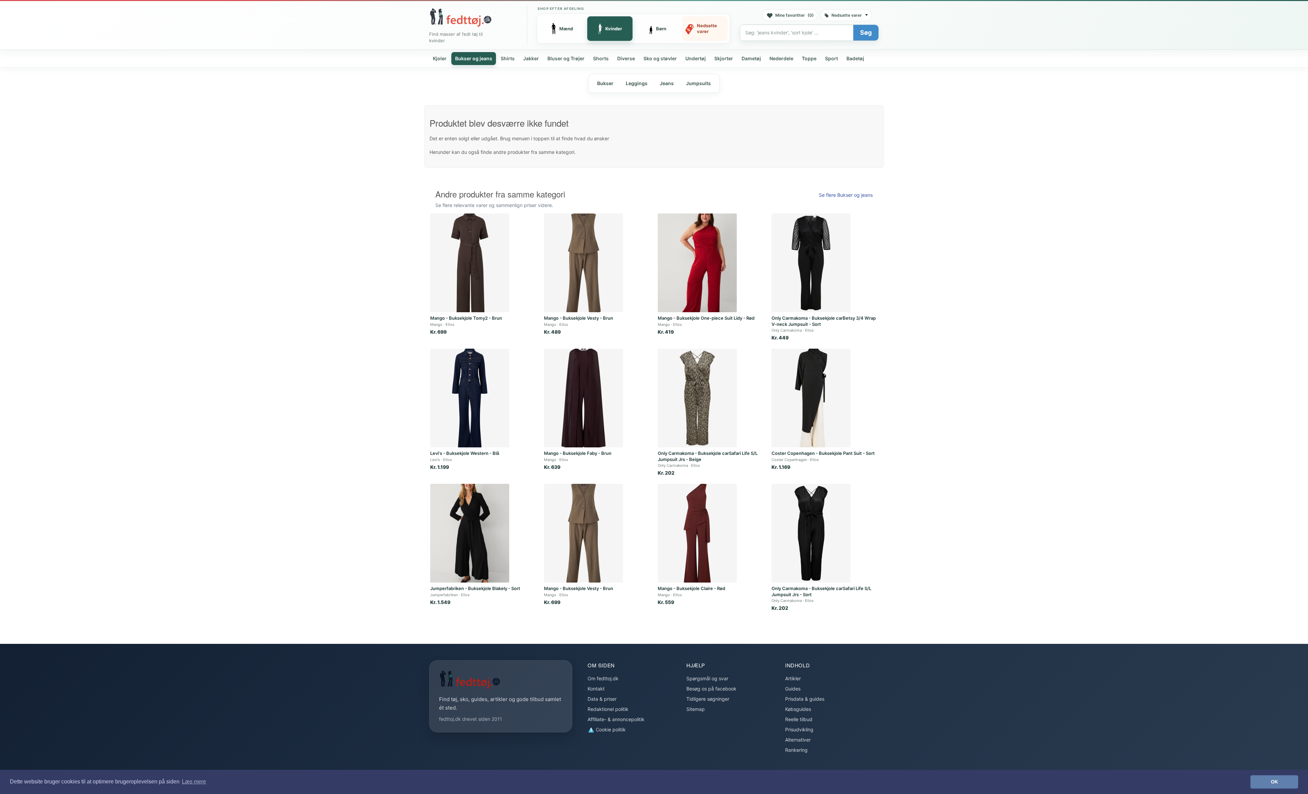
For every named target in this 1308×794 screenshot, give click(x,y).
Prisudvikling (799, 729)
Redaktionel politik (608, 709)
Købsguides (798, 709)
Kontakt (596, 689)
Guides (792, 689)
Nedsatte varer (846, 15)
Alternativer (798, 740)
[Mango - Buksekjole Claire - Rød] (697, 533)
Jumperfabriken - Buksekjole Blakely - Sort (475, 588)
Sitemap (695, 709)
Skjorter (723, 58)
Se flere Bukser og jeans (846, 195)
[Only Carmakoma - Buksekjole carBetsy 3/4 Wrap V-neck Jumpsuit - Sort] (811, 262)
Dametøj (751, 58)
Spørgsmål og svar (707, 678)
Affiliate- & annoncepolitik (616, 719)
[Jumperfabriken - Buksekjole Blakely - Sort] (469, 533)
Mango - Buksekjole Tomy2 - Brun (466, 318)
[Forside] (460, 17)
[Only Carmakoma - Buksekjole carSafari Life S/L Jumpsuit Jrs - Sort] (811, 533)
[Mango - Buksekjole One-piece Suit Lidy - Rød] (697, 262)
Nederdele (781, 58)
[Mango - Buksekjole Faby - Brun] (583, 398)
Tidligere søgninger (707, 699)
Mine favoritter (794, 15)
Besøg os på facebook (711, 689)
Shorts (601, 58)
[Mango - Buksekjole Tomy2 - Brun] (469, 262)
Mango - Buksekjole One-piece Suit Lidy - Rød (706, 318)
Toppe (809, 58)
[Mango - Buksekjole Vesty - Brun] (583, 262)
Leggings (637, 83)
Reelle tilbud (798, 719)
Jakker (531, 58)
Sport (831, 58)
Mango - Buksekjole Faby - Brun (577, 453)
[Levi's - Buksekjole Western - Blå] (469, 398)
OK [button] (1274, 781)
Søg (866, 32)
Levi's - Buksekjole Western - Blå (464, 453)
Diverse (626, 58)
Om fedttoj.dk (603, 678)
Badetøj (855, 58)
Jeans (667, 83)
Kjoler (440, 58)
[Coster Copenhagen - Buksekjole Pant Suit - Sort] (811, 398)
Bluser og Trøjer (566, 58)
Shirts (508, 58)
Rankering (796, 750)
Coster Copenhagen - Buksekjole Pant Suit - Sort (823, 453)
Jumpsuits (698, 83)
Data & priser (602, 699)
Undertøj (695, 58)
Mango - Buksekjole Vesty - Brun (578, 318)
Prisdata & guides (804, 699)
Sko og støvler (660, 58)
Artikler (793, 678)
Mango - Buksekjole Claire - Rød (691, 588)
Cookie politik (610, 729)
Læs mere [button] (194, 781)
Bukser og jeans (473, 58)
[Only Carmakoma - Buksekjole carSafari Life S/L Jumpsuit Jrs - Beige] (697, 398)
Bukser (605, 83)
